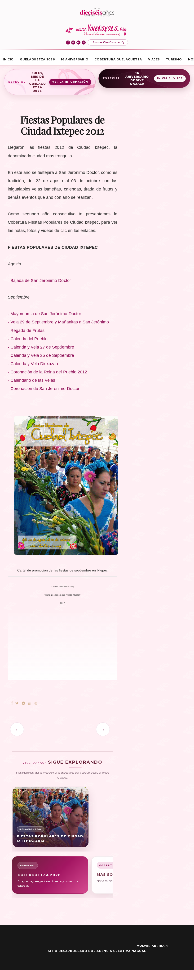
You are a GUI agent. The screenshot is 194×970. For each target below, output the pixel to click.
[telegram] (23, 703)
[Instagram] (73, 43)
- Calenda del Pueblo (28, 338)
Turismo (174, 59)
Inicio (8, 59)
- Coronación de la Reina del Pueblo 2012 (47, 372)
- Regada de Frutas (27, 330)
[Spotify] (84, 43)
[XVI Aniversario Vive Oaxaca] (97, 13)
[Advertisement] (41, 646)
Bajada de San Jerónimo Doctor (40, 280)
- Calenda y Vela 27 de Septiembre (41, 347)
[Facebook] (68, 43)
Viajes (154, 59)
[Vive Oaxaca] (97, 30)
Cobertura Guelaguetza (118, 59)
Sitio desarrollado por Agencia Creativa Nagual (97, 951)
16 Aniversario (74, 59)
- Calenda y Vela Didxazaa (33, 363)
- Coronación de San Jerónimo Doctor (43, 388)
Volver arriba (151, 945)
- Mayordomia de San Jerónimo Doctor (44, 313)
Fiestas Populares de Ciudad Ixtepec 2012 (50, 838)
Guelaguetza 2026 (37, 59)
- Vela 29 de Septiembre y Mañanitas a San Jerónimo (58, 322)
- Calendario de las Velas (31, 380)
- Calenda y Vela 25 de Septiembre (41, 355)
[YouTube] (78, 43)
